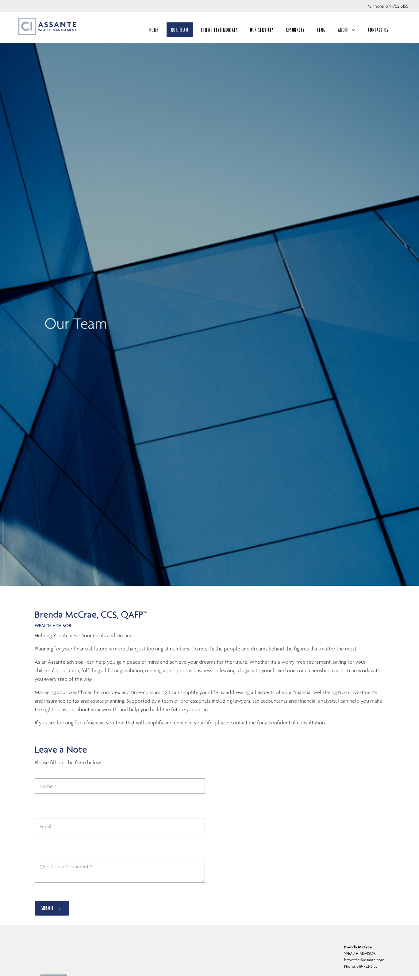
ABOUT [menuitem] (343, 29)
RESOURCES (295, 29)
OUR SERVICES (262, 29)
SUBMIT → (52, 908)
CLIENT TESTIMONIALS (219, 29)
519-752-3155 (397, 6)
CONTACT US (378, 29)
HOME (154, 29)
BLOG (321, 29)
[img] (209, 293)
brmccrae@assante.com (364, 959)
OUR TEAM (180, 29)
